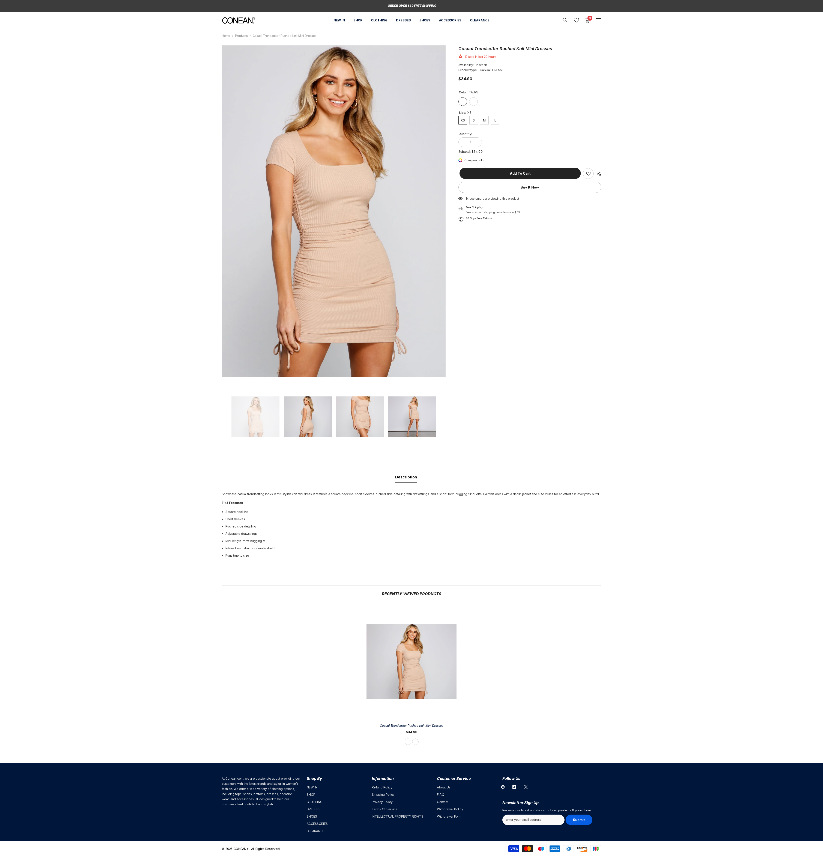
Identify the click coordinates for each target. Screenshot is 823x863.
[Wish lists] (576, 20)
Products (241, 35)
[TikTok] (514, 787)
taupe (408, 742)
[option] (334, 211)
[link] (588, 173)
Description (406, 477)
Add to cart (519, 173)
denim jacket (522, 494)
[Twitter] (526, 787)
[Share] (597, 174)
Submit (579, 820)
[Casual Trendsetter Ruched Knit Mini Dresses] (411, 661)
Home (226, 35)
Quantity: (465, 134)
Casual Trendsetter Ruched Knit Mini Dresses (411, 725)
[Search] (565, 20)
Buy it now (530, 187)
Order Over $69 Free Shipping (412, 5)
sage (415, 742)
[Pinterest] (503, 787)
